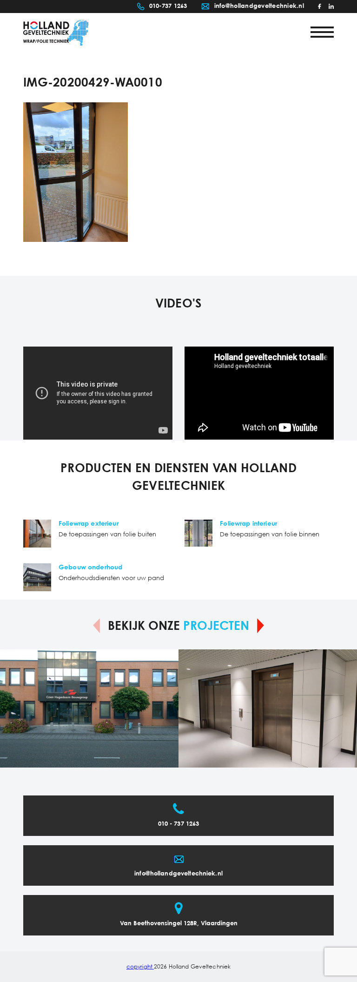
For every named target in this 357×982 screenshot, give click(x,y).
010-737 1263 (168, 6)
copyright (140, 966)
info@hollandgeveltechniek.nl (259, 6)
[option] (89, 708)
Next (260, 625)
